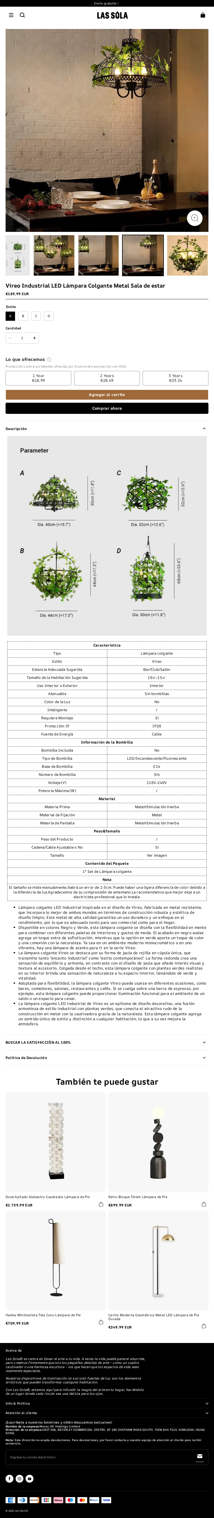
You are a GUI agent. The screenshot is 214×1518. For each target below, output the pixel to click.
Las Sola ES (21, 1510)
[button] (11, 15)
